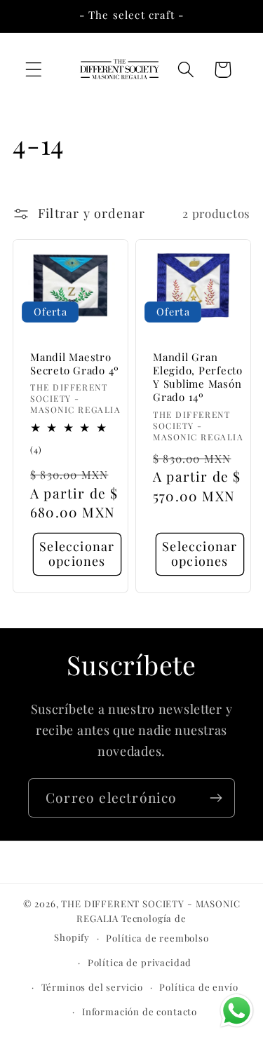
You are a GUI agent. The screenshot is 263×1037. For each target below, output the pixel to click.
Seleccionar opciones (76, 553)
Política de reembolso (157, 938)
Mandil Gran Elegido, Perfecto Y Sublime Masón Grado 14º (198, 377)
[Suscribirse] (215, 798)
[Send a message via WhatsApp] (236, 1010)
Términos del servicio (92, 987)
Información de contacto (139, 1011)
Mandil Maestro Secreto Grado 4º (74, 363)
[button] (34, 69)
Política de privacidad (139, 962)
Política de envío (198, 987)
